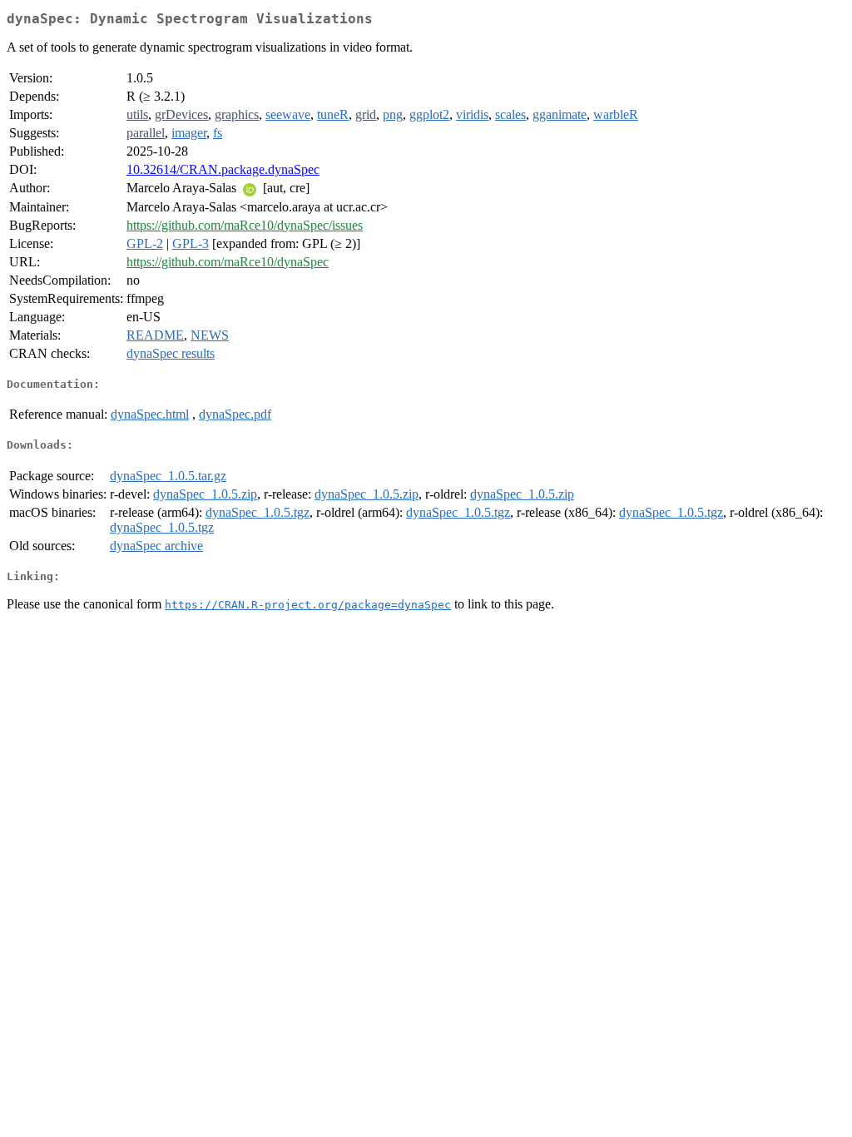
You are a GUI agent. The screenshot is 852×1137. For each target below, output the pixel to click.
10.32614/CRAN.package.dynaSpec (223, 169)
